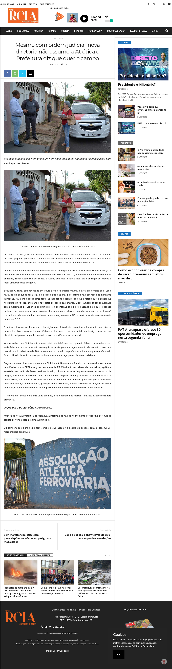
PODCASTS (126, 143)
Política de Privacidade (57, 651)
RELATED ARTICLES (16, 555)
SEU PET (124, 234)
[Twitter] (164, 4)
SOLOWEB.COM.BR (70, 633)
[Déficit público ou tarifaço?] (126, 128)
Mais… (155, 31)
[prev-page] (105, 555)
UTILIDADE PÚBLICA (130, 293)
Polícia (65, 31)
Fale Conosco (47, 4)
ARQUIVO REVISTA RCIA (135, 609)
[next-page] (109, 555)
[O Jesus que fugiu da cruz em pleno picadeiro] (126, 203)
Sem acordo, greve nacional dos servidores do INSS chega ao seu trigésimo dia (57, 590)
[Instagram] (154, 4)
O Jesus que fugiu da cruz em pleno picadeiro (152, 200)
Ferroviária (95, 31)
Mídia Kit (21, 4)
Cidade (52, 31)
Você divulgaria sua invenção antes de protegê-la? (152, 109)
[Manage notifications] (164, 661)
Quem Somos (7, 4)
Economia (23, 31)
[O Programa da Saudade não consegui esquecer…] (126, 154)
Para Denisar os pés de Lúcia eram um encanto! (152, 216)
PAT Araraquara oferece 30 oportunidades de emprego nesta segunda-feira (139, 333)
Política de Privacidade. (143, 646)
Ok (118, 654)
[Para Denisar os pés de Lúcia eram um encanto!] (126, 219)
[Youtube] (169, 4)
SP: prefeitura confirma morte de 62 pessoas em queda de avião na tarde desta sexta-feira (94, 592)
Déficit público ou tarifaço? (151, 123)
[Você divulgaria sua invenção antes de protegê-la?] (126, 111)
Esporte (78, 31)
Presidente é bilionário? (137, 84)
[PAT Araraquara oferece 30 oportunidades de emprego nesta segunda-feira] (143, 312)
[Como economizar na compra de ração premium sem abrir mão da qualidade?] (143, 252)
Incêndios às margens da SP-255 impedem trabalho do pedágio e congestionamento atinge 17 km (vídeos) (19, 592)
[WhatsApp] (15, 73)
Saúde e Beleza (138, 31)
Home (54, 38)
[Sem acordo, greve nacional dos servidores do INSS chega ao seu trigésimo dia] (57, 572)
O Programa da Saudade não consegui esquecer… (150, 151)
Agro (9, 31)
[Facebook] (148, 4)
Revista (33, 4)
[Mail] (159, 4)
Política (38, 31)
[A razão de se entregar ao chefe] (126, 187)
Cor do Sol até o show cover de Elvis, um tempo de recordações (88, 536)
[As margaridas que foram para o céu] (126, 170)
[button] (166, 31)
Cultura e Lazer (116, 31)
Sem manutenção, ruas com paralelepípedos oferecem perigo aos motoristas (28, 538)
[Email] (30, 73)
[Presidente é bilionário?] (143, 64)
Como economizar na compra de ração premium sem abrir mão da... (141, 274)
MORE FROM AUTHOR (40, 555)
